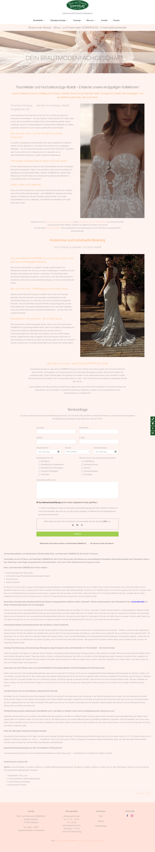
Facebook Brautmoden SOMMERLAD (92, 222)
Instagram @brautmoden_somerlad (59, 222)
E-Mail (82, 438)
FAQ (100, 816)
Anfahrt (101, 821)
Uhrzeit (68, 448)
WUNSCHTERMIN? (53, 228)
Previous (141, 793)
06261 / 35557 (33, 827)
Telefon (39, 438)
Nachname (83, 428)
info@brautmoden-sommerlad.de (31, 830)
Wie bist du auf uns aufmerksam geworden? (97, 458)
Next (148, 793)
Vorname (40, 428)
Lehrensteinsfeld (137, 602)
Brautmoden (65, 841)
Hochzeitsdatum (100, 448)
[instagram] (132, 816)
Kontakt (79, 841)
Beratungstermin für (44, 458)
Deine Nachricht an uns (46, 480)
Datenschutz (99, 841)
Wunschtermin (42, 448)
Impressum (88, 841)
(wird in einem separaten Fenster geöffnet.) (68, 502)
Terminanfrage (101, 826)
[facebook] (127, 816)
